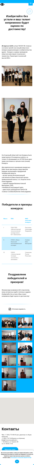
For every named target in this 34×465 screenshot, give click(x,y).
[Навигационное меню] (31, 3)
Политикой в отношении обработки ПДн (21, 457)
